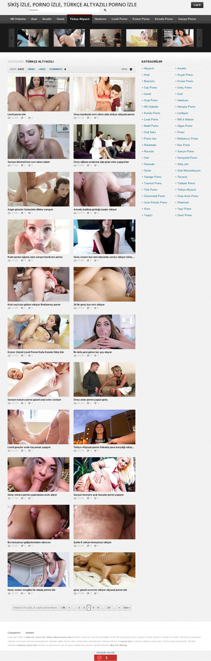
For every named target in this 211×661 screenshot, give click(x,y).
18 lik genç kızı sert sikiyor (89, 304)
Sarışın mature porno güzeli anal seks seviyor (34, 399)
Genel (60, 19)
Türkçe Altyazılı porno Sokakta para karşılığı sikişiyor (105, 447)
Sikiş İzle (114, 645)
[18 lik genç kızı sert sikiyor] (104, 284)
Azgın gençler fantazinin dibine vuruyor (30, 209)
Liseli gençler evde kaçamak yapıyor (29, 447)
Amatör (47, 19)
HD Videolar (18, 19)
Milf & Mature (185, 119)
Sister (147, 170)
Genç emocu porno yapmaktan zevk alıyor (32, 494)
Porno (180, 132)
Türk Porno (150, 189)
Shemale (149, 164)
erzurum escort (106, 652)
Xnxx (147, 208)
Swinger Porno (152, 176)
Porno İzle (150, 138)
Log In (197, 4)
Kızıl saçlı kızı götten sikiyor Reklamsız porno (34, 304)
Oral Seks (150, 132)
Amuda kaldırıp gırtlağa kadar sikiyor (95, 209)
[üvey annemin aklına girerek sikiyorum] (105, 38)
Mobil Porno (151, 125)
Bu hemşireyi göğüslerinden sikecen (29, 542)
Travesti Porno (153, 183)
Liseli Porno (119, 19)
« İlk (63, 607)
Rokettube (150, 145)
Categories (14, 632)
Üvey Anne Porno (187, 196)
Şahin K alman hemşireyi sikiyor (92, 542)
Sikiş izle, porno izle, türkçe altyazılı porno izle (72, 4)
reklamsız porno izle (27, 645)
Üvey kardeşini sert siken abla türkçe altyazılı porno (104, 114)
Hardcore (100, 19)
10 (108, 607)
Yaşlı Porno (184, 208)
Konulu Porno (164, 19)
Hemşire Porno (186, 106)
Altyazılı (149, 68)
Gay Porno (150, 87)
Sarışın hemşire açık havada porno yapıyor (99, 494)
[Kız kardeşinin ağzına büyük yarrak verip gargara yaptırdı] (142, 38)
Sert (146, 157)
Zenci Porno (184, 215)
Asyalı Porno (185, 74)
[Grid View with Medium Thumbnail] (131, 69)
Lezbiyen (182, 113)
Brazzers (149, 81)
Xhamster (183, 202)
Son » (126, 607)
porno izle (126, 641)
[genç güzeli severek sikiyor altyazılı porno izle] (104, 569)
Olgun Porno (184, 125)
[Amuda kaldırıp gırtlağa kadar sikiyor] (104, 189)
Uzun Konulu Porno (155, 202)
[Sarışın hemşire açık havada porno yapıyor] (104, 474)
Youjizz (148, 215)
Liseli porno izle (17, 114)
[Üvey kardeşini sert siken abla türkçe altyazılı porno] (104, 94)
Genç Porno (184, 87)
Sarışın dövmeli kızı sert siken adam (29, 162)
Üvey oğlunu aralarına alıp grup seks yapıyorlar (101, 162)
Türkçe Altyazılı (80, 19)
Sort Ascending (65, 69)
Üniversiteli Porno (154, 196)
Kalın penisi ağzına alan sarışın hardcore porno (35, 257)
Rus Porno (183, 145)
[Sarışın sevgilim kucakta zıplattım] (69, 38)
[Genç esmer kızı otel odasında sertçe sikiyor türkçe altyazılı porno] (104, 237)
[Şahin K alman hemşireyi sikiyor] (104, 522)
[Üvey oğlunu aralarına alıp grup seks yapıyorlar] (104, 142)
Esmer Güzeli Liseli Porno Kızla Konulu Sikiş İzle (36, 352)
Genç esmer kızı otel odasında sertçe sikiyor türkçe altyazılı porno (112, 257)
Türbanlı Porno (186, 183)
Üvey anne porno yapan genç (91, 399)
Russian (149, 151)
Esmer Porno (141, 19)
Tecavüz (182, 176)
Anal (34, 19)
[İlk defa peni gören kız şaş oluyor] (104, 332)
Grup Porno (151, 100)
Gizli (180, 94)
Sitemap (123, 645)
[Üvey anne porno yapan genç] (104, 379)
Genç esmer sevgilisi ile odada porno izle (31, 590)
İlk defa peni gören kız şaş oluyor (93, 352)
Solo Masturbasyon (188, 170)
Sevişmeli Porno (187, 157)
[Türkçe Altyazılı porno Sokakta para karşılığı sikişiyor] (104, 427)
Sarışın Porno (187, 19)
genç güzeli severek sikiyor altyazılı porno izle (100, 590)
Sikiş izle (182, 164)
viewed (30, 632)
